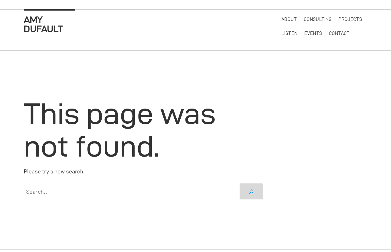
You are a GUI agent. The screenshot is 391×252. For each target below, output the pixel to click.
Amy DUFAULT (43, 24)
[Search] (251, 191)
